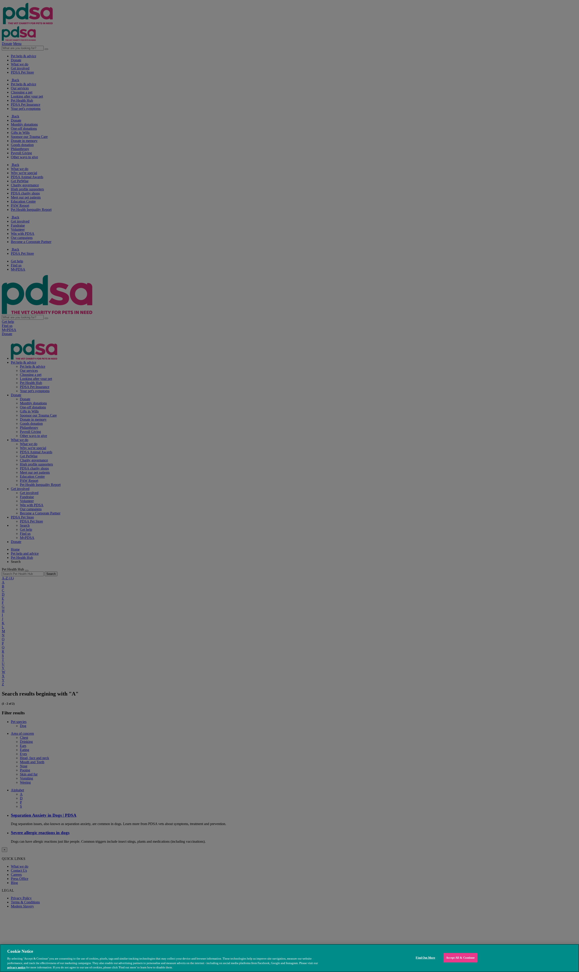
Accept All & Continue (460, 957)
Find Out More (425, 957)
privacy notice (16, 967)
